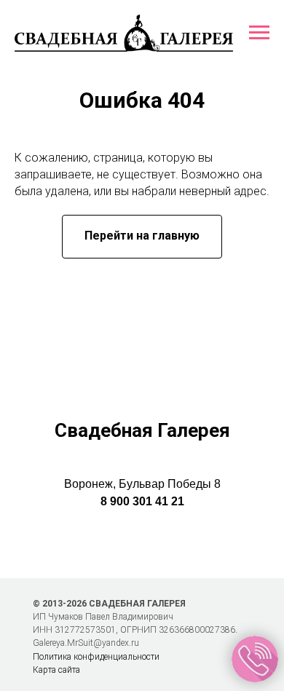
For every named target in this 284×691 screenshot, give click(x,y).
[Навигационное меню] (259, 32)
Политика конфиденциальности (96, 657)
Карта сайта (56, 670)
